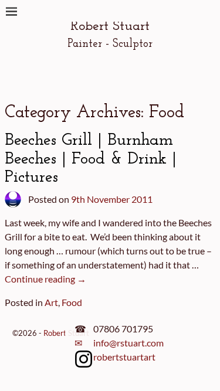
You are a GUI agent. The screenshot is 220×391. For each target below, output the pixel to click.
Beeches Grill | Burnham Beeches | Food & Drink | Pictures (91, 159)
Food (72, 302)
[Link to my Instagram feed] (84, 361)
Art (51, 302)
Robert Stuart (110, 26)
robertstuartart (124, 356)
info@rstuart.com (128, 342)
